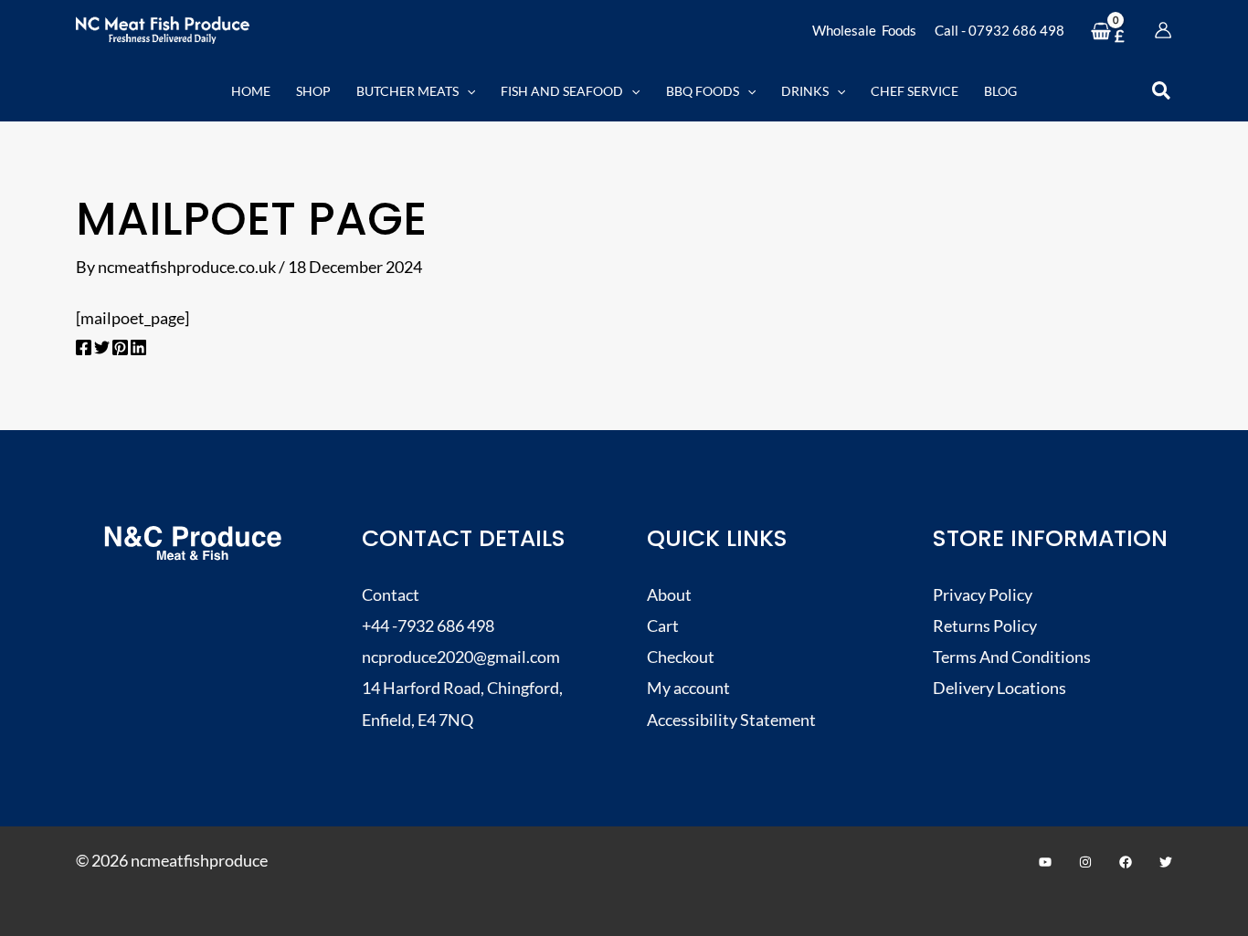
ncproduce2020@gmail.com (461, 657)
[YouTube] (1045, 862)
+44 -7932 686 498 (428, 625)
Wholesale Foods (864, 30)
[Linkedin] (138, 348)
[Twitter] (102, 348)
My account (688, 688)
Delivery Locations (999, 688)
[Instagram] (1085, 862)
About (669, 594)
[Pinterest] (120, 348)
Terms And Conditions (1012, 657)
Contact (390, 594)
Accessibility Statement (731, 720)
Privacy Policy (982, 594)
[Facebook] (83, 348)
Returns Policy (985, 625)
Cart (663, 625)
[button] (467, 90)
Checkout (680, 657)
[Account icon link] (1163, 30)
